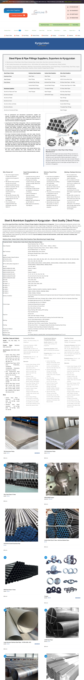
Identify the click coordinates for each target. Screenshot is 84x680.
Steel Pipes (31, 76)
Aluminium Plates (8, 97)
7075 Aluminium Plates (49, 451)
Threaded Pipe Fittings (34, 88)
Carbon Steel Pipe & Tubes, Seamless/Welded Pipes (56, 540)
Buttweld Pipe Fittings (34, 82)
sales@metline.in (76, 1)
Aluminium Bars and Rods (10, 104)
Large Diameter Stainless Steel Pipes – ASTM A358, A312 (17, 642)
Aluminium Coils (8, 100)
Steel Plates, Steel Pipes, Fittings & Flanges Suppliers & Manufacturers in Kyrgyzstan (33, 224)
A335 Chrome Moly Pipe (66, 79)
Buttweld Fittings (64, 100)
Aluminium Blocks (8, 107)
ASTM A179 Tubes (49, 94)
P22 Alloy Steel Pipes (65, 91)
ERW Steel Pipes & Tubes (10, 589)
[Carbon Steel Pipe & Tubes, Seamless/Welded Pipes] (62, 523)
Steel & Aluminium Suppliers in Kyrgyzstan (27, 220)
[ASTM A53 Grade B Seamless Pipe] (22, 525)
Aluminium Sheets (8, 94)
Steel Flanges (32, 91)
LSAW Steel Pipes (48, 639)
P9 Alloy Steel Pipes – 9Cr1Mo (67, 82)
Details (6, 458)
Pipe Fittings (32, 79)
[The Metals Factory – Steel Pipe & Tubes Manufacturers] (39, 10)
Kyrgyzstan (19, 117)
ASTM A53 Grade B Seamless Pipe (12, 543)
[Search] (79, 30)
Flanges (46, 596)
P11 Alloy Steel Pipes (65, 88)
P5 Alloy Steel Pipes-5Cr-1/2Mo (67, 85)
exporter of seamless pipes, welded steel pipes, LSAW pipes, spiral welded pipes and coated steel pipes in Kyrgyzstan (22, 124)
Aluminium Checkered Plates (11, 110)
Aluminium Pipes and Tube (10, 91)
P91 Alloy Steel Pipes (65, 94)
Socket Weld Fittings (34, 85)
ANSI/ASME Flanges (49, 497)
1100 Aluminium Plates (9, 451)
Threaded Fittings (49, 88)
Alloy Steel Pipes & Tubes (10, 494)
